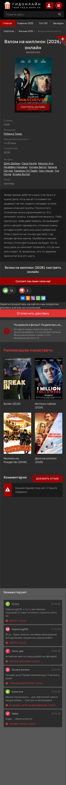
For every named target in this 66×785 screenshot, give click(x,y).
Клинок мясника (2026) (24, 661)
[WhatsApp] (38, 298)
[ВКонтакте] (23, 298)
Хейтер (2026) (18, 620)
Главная (7, 23)
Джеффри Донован (15, 167)
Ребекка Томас (13, 133)
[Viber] (33, 298)
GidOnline (9, 31)
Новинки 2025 (25, 23)
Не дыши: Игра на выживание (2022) (32, 705)
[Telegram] (43, 298)
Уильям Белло (37, 167)
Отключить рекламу (33, 313)
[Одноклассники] (28, 298)
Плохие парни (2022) (22, 723)
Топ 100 (43, 23)
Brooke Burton (21, 174)
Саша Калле (29, 163)
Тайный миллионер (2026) (26, 683)
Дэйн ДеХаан (12, 163)
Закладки (58, 23)
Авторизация (49, 5)
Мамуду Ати (45, 163)
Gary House (46, 170)
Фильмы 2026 (26, 31)
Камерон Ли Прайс (26, 170)
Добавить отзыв (47, 478)
